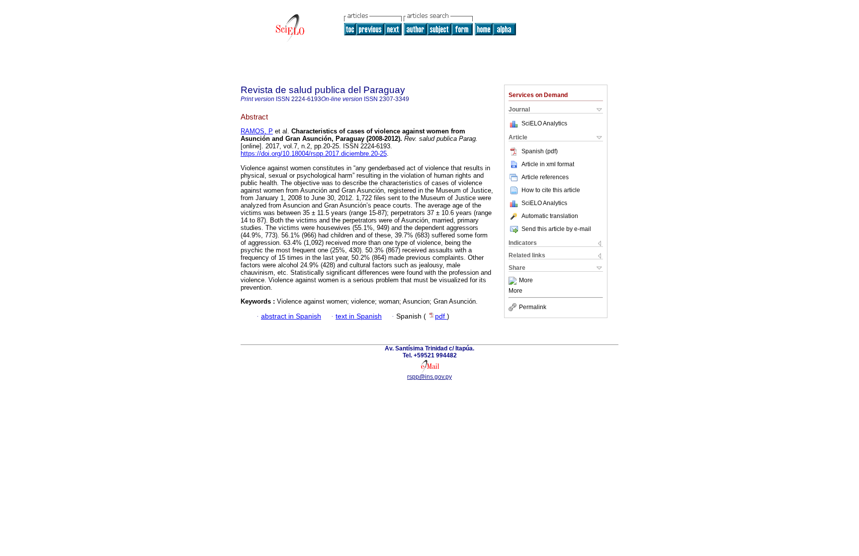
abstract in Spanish (291, 316)
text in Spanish (359, 316)
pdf (441, 316)
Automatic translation (549, 216)
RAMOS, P (257, 131)
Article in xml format (547, 164)
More (526, 280)
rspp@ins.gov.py (429, 376)
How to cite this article (550, 190)
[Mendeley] (514, 280)
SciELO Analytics (544, 123)
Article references (545, 177)
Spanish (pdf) (539, 151)
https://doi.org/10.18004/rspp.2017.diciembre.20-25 (314, 153)
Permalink (532, 307)
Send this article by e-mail (556, 228)
